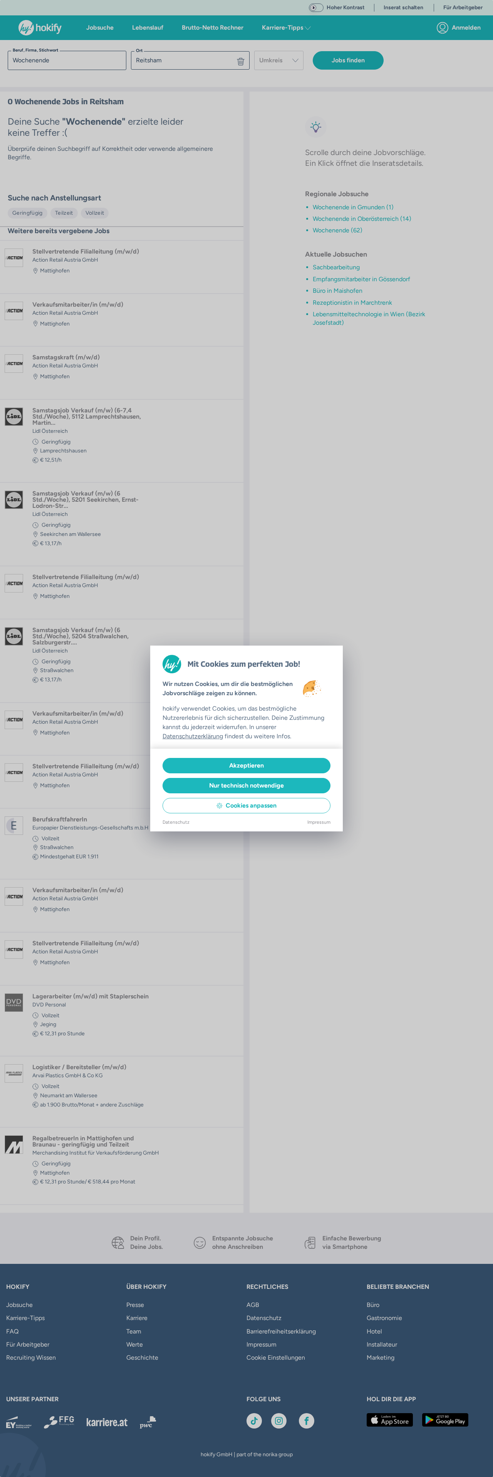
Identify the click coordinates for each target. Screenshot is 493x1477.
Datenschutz (176, 822)
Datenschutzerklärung (193, 736)
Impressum (318, 822)
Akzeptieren (246, 765)
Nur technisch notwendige (246, 785)
